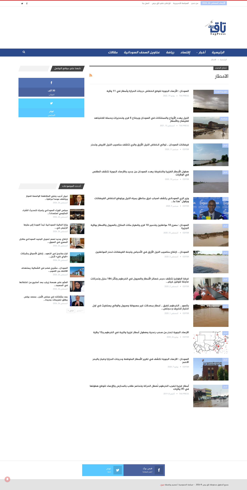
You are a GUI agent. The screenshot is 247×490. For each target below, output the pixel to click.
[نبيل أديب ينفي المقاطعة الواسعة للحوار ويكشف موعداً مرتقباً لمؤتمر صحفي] (77, 200)
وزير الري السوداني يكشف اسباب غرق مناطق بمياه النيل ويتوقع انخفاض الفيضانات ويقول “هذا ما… (141, 200)
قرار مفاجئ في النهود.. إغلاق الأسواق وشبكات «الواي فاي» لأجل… (44, 255)
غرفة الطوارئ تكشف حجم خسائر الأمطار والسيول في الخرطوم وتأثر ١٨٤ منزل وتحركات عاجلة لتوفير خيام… (140, 280)
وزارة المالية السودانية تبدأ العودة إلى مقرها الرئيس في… (46, 226)
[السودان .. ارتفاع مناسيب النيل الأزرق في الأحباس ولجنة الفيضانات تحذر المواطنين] (211, 262)
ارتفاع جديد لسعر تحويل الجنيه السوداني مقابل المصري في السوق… (43, 240)
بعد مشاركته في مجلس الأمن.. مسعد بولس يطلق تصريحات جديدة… (46, 298)
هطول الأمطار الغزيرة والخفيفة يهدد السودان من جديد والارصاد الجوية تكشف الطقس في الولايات (140, 173)
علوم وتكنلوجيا (221, 91)
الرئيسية (218, 52)
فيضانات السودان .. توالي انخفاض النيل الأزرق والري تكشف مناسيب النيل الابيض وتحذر (140, 145)
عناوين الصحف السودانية (142, 52)
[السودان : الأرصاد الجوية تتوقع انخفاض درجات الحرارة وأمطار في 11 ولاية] (211, 101)
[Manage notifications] (7, 479)
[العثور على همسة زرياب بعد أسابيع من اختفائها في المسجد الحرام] (77, 286)
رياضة (170, 52)
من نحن (194, 3)
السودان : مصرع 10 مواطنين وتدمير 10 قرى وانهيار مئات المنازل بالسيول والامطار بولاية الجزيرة (140, 227)
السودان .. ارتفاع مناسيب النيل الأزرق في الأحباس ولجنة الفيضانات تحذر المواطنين (142, 252)
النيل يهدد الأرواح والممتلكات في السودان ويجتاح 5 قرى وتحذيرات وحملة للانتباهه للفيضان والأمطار (141, 119)
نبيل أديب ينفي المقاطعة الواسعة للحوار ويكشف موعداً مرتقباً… (47, 197)
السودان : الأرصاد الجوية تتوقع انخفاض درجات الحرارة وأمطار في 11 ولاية (148, 91)
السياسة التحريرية (181, 3)
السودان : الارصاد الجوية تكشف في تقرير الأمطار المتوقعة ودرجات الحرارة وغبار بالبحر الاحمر (141, 361)
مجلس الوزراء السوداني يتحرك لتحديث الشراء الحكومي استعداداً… (45, 212)
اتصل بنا (145, 3)
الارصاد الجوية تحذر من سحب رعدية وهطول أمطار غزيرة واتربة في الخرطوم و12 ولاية (141, 332)
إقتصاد (185, 52)
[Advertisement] (94, 27)
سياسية (224, 118)
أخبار (202, 52)
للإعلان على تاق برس (161, 3)
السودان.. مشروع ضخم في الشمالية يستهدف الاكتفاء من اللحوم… (44, 269)
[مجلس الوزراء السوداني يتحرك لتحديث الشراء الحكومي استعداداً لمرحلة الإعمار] (77, 214)
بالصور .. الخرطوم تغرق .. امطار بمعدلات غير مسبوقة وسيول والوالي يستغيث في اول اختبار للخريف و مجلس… (140, 307)
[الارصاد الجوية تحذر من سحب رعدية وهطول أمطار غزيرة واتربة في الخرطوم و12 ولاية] (211, 342)
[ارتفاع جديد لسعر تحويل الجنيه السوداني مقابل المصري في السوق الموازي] (77, 243)
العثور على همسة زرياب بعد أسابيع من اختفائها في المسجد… (43, 283)
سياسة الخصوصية (186, 484)
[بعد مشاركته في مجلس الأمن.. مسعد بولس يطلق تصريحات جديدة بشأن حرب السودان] (77, 300)
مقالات (112, 52)
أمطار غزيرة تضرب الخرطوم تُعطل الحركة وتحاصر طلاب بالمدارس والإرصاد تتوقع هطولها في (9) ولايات (139, 387)
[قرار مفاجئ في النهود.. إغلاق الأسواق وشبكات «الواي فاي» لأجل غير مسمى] (77, 257)
